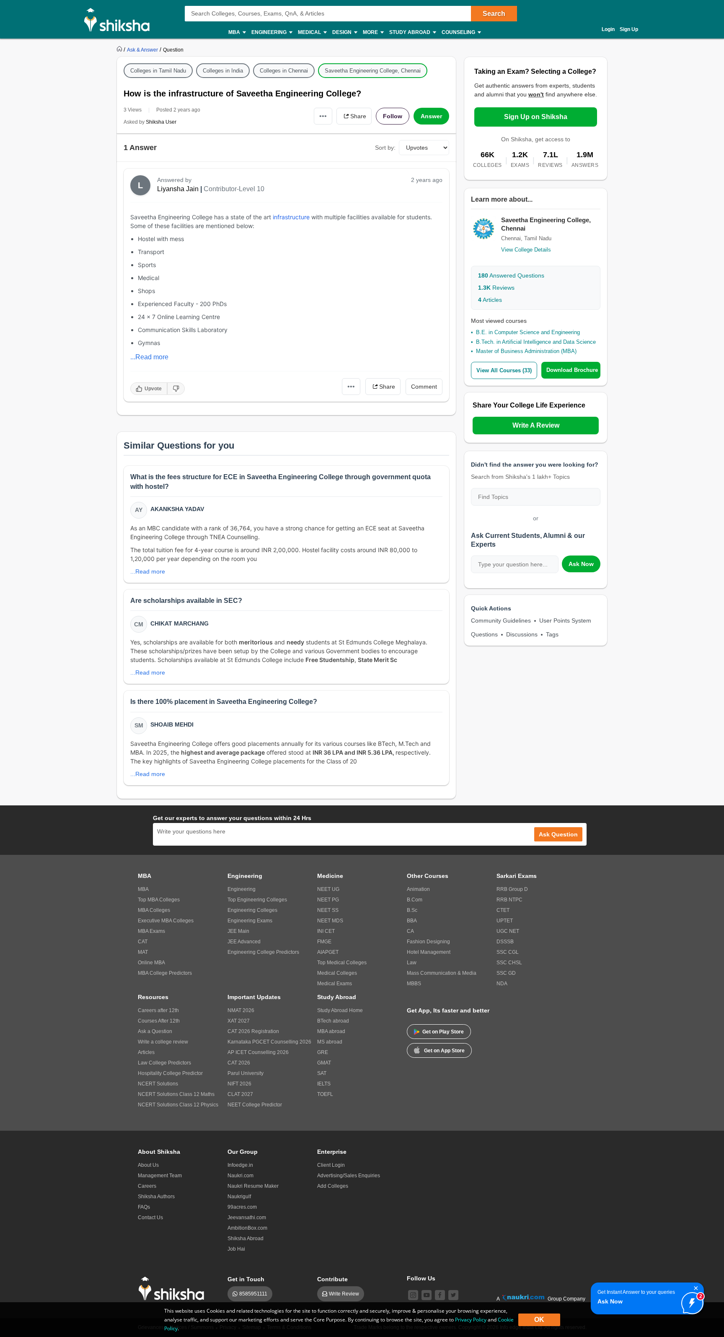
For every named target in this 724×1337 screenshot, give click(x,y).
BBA (412, 921)
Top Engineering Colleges (257, 900)
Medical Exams (334, 984)
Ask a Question (155, 1031)
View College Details (526, 250)
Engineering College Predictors (263, 952)
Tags (552, 634)
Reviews (496, 287)
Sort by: (385, 147)
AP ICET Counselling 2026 (258, 1052)
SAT (321, 1073)
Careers (147, 1186)
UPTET (504, 921)
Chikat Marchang (179, 623)
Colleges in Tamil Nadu (158, 70)
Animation (418, 889)
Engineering (242, 889)
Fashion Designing (428, 942)
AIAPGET (328, 952)
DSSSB (505, 942)
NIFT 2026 (239, 1084)
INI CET (326, 931)
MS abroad (329, 1042)
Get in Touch (246, 1279)
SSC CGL (507, 952)
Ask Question (558, 834)
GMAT (324, 1063)
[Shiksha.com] (120, 19)
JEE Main (238, 931)
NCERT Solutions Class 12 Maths (176, 1094)
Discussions (522, 634)
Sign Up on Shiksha (535, 116)
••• (323, 115)
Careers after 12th (158, 1010)
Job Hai (236, 1249)
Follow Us (421, 1278)
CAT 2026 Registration (253, 1031)
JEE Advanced (244, 942)
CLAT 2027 (240, 1094)
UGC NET (507, 931)
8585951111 (253, 1293)
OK (539, 1319)
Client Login (331, 1165)
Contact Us (150, 1217)
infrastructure (290, 217)
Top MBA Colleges (159, 900)
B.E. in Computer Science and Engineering (528, 332)
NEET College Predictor (255, 1105)
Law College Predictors (164, 1063)
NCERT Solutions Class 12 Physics (178, 1105)
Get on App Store (444, 1051)
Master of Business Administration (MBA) (526, 351)
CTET (502, 910)
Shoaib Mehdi (172, 724)
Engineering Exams (250, 921)
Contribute (332, 1279)
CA (410, 931)
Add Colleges (332, 1186)
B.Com (414, 900)
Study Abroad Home (340, 1010)
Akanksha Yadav (177, 509)
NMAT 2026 (241, 1010)
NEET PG (328, 900)
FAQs (144, 1207)
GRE (322, 1052)
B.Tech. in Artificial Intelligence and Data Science (536, 342)
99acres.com (242, 1207)
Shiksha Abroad (246, 1238)
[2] (690, 1301)
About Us (148, 1165)
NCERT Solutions (158, 1084)
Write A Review (535, 425)
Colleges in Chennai (284, 70)
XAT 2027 (239, 1021)
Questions (484, 634)
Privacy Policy (470, 1319)
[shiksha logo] (173, 1288)
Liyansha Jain (178, 188)
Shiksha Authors (156, 1196)
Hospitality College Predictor (170, 1073)
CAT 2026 (239, 1063)
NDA (501, 984)
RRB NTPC (509, 900)
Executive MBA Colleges (166, 921)
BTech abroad (333, 1021)
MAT (143, 952)
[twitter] (453, 1295)
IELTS (324, 1084)
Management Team (160, 1176)
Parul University (246, 1073)
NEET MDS (330, 921)
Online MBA (151, 963)
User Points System (565, 620)
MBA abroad (331, 1031)
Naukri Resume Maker (253, 1186)
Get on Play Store (443, 1032)
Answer (431, 116)
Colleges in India (223, 70)
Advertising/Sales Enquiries (348, 1176)
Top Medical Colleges (342, 963)
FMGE (324, 942)
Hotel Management (428, 952)
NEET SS (328, 910)
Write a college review (163, 1042)
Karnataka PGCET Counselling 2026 (269, 1042)
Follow (392, 116)
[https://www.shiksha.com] (120, 49)
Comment (424, 386)
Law (411, 963)
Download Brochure (572, 370)
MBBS (414, 984)
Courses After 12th (159, 1021)
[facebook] (439, 1295)
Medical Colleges (337, 973)
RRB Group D (512, 889)
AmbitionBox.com (247, 1228)
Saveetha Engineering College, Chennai (373, 70)
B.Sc (412, 910)
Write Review (344, 1293)
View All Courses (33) (504, 370)
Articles (490, 299)
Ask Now (581, 564)
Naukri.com (240, 1176)
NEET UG (328, 889)
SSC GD (506, 973)
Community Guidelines (501, 620)
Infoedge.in (240, 1165)
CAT (142, 942)
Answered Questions (511, 275)
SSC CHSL (509, 963)
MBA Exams (151, 931)
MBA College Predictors (165, 973)
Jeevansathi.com (247, 1217)
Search (494, 13)
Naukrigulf (239, 1196)
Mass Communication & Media (441, 973)
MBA (143, 889)
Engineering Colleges (252, 910)
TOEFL (325, 1094)
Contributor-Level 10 (234, 188)
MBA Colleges (154, 910)
